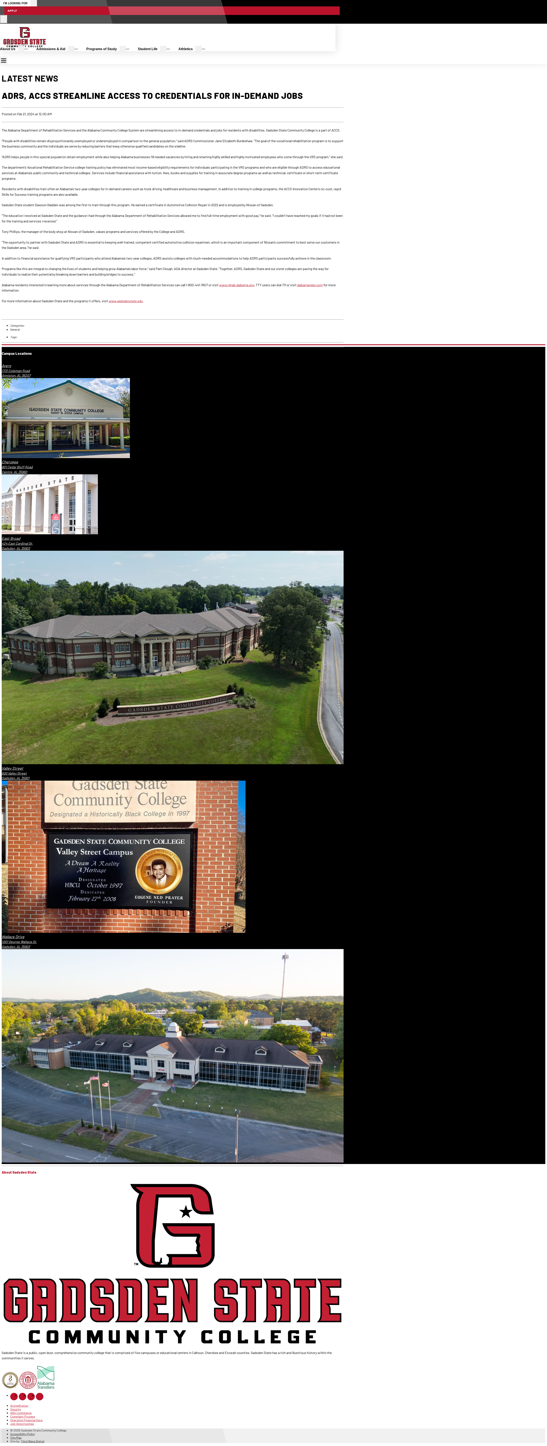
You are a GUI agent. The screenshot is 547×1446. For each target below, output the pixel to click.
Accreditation (19, 1405)
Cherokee (10, 462)
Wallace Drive (13, 936)
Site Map (16, 1437)
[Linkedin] (31, 1396)
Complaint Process (22, 1416)
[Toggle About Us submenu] (26, 49)
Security (15, 1409)
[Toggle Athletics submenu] (203, 49)
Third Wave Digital (32, 1441)
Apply (12, 10)
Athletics (185, 49)
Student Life (147, 49)
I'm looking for (15, 3)
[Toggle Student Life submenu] (168, 49)
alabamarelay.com (310, 285)
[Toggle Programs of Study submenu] (127, 49)
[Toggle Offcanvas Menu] (3, 60)
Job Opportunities (22, 1424)
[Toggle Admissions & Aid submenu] (76, 49)
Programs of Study (101, 49)
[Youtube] (39, 1396)
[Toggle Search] (3, 19)
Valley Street (12, 768)
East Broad (11, 538)
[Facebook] (14, 1396)
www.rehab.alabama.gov (236, 285)
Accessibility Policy (22, 1434)
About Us (7, 49)
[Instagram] (22, 1396)
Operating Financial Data (26, 1420)
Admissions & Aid (50, 49)
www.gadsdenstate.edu (126, 301)
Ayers (6, 365)
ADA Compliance (21, 1413)
